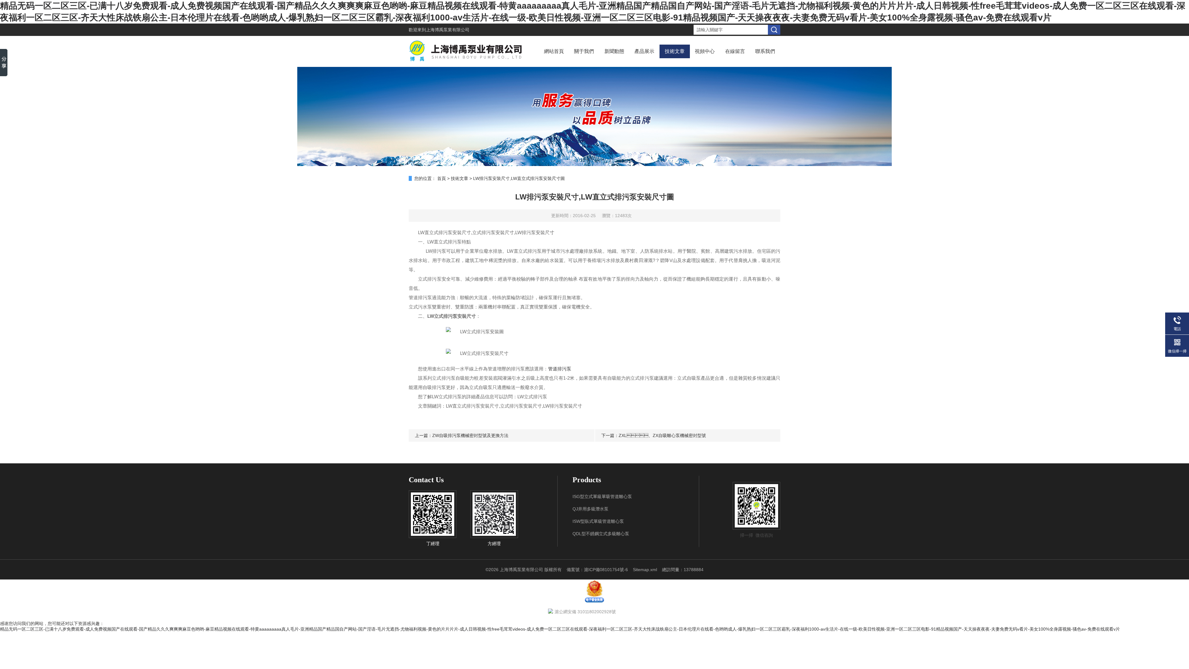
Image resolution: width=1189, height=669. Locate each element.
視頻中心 (705, 51)
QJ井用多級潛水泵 (590, 508)
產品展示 (644, 51)
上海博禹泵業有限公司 (447, 29)
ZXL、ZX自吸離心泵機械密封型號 (662, 435)
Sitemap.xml (645, 569)
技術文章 (675, 51)
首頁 (441, 178)
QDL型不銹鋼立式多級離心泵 (601, 533)
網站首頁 (554, 51)
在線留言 (735, 51)
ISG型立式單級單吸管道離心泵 (602, 496)
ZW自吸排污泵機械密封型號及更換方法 (470, 435)
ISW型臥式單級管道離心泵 (598, 521)
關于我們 (584, 51)
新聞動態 (614, 51)
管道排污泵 (559, 368)
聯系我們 (765, 51)
